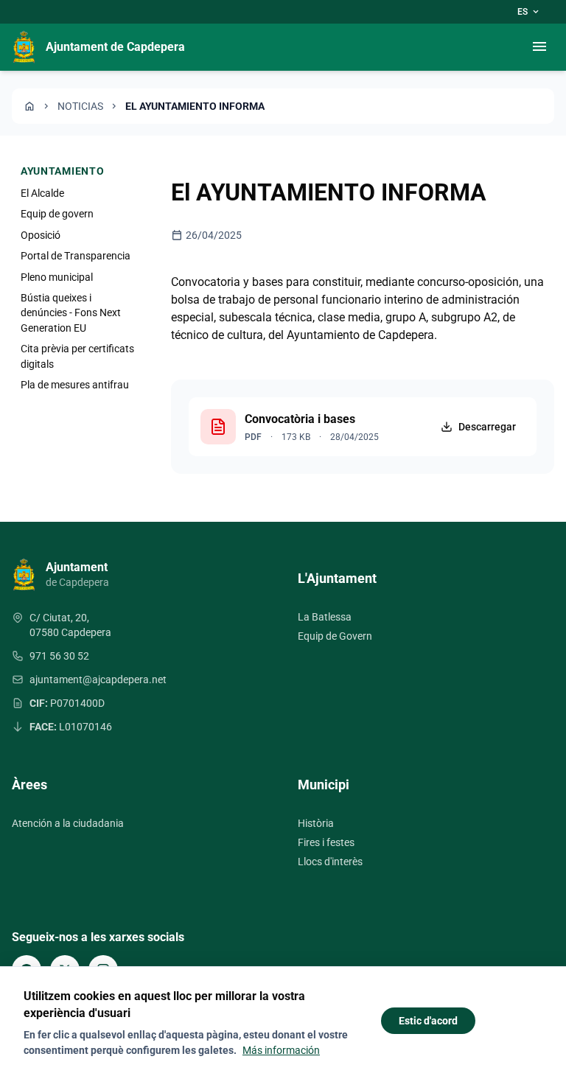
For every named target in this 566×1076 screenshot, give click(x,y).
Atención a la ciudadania (68, 823)
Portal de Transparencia (75, 256)
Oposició (40, 235)
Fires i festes (326, 842)
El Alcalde (42, 193)
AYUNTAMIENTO (62, 171)
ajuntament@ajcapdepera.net (98, 679)
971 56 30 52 (59, 656)
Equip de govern (57, 214)
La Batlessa (325, 617)
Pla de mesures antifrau (75, 385)
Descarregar (487, 427)
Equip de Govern (335, 636)
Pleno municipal (57, 277)
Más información (281, 1050)
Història (316, 823)
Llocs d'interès (330, 861)
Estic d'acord (428, 1021)
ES (529, 12)
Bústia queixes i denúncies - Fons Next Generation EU (71, 313)
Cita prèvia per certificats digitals (77, 356)
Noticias (80, 106)
